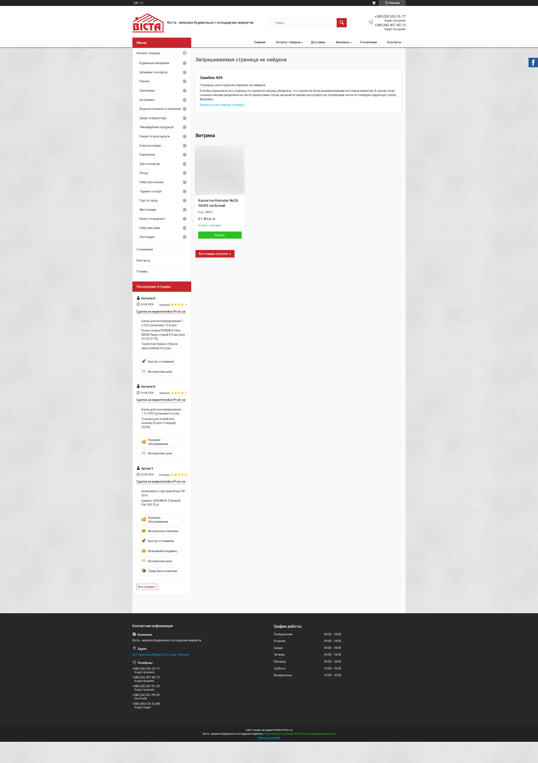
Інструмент (147, 99)
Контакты (394, 42)
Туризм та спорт (151, 191)
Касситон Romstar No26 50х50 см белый (218, 203)
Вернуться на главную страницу (222, 105)
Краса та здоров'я (152, 218)
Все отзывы (146, 586)
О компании (368, 42)
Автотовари (148, 209)
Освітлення (147, 154)
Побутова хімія (150, 228)
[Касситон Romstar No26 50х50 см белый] (220, 170)
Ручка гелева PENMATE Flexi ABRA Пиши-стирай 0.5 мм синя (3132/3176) (163, 334)
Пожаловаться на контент (279, 733)
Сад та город (149, 200)
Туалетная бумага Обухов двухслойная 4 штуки (159, 346)
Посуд (144, 173)
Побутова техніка (151, 182)
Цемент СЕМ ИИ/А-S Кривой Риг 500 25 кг (161, 502)
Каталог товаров (288, 42)
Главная (259, 42)
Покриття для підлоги (155, 136)
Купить (220, 235)
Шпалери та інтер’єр (153, 72)
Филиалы (342, 42)
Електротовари (150, 145)
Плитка (144, 81)
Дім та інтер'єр (150, 164)
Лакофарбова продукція (157, 127)
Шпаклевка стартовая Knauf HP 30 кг (163, 493)
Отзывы (142, 271)
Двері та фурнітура (153, 118)
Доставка (318, 42)
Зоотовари (147, 237)
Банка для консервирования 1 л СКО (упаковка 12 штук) (162, 323)
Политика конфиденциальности (316, 733)
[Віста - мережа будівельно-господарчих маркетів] (148, 22)
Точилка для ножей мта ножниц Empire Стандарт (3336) (158, 423)
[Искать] (342, 22)
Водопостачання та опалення (160, 109)
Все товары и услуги (213, 253)
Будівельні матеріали (154, 63)
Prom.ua (288, 730)
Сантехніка (147, 90)
